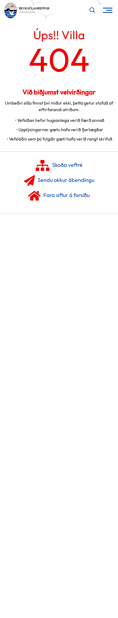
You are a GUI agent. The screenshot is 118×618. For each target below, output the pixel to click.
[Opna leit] (92, 10)
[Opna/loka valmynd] (107, 10)
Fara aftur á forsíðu (66, 195)
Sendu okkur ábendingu (66, 179)
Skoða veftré (67, 164)
